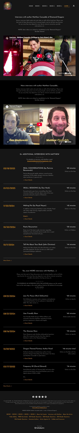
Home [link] (31, 6)
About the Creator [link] (42, 414)
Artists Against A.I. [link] (45, 419)
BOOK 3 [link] (52, 6)
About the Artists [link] (67, 414)
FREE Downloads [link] (23, 416)
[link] (8, 5)
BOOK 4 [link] (59, 6)
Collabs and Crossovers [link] (58, 419)
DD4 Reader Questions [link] (21, 419)
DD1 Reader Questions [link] (35, 416)
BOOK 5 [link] (33, 414)
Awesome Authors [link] (34, 419)
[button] (67, 6)
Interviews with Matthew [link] (55, 414)
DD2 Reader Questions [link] (49, 416)
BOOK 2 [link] (44, 6)
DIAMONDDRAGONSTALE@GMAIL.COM (39, 161)
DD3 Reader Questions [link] (63, 416)
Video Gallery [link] (13, 416)
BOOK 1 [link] (37, 6)
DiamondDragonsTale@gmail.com (39, 407)
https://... (25, 216)
